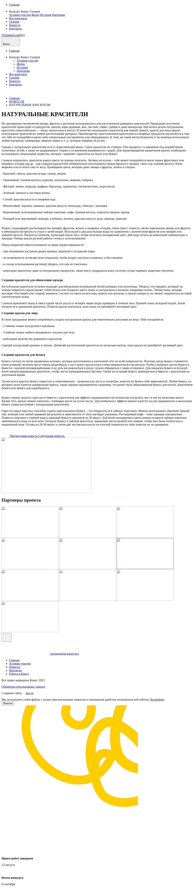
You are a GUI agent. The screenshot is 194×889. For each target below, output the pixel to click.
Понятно (8, 703)
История (45, 14)
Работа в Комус (19, 673)
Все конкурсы (18, 18)
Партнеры (58, 14)
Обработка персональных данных (23, 686)
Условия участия (20, 14)
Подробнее (157, 699)
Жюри (35, 14)
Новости (14, 25)
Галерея (14, 21)
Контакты (15, 28)
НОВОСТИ (16, 101)
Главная (14, 4)
